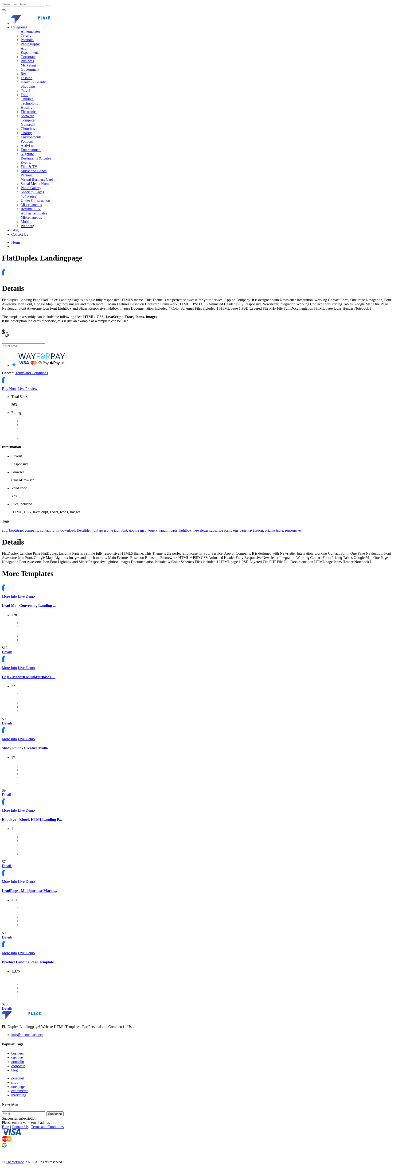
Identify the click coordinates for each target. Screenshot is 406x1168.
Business (27, 61)
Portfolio (27, 40)
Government (30, 69)
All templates (30, 31)
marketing (18, 1095)
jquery (152, 530)
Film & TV (29, 167)
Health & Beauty (33, 82)
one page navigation (248, 530)
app (4, 530)
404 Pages (28, 196)
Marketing (28, 65)
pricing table (274, 530)
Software (27, 116)
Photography (30, 44)
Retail (25, 74)
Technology (29, 103)
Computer (28, 120)
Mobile (26, 222)
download (67, 530)
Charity (26, 133)
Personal (27, 175)
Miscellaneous (31, 205)
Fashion (26, 78)
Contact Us (19, 234)
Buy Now (9, 389)
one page (18, 1087)
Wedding (27, 226)
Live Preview (28, 389)
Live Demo (26, 596)
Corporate (28, 57)
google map (137, 530)
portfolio (17, 1062)
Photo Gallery (31, 188)
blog (14, 1070)
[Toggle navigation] (4, 10)
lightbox (185, 530)
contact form (49, 530)
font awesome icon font (109, 530)
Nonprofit (28, 124)
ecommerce (19, 1091)
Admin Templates (34, 213)
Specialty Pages (32, 192)
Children (27, 99)
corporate (18, 1066)
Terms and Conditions (31, 373)
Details (7, 652)
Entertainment (31, 150)
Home (15, 242)
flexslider (83, 530)
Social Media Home (35, 184)
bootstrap (16, 530)
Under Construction (35, 200)
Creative (27, 36)
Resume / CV (31, 209)
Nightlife (27, 154)
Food (24, 95)
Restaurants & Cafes (36, 158)
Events (26, 162)
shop (14, 1082)
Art (23, 48)
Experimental (30, 53)
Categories (19, 27)
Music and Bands (34, 171)
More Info (9, 596)
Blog (15, 230)
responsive (293, 530)
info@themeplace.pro (27, 1035)
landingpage (168, 530)
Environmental (32, 137)
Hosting (26, 107)
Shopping (28, 86)
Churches (28, 129)
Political (27, 141)
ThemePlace (15, 1162)
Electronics (29, 112)
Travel (25, 91)
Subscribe (55, 1114)
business (17, 1053)
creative (17, 1057)
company (31, 530)
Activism (27, 146)
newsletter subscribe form (212, 530)
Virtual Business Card (37, 179)
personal (17, 1078)
